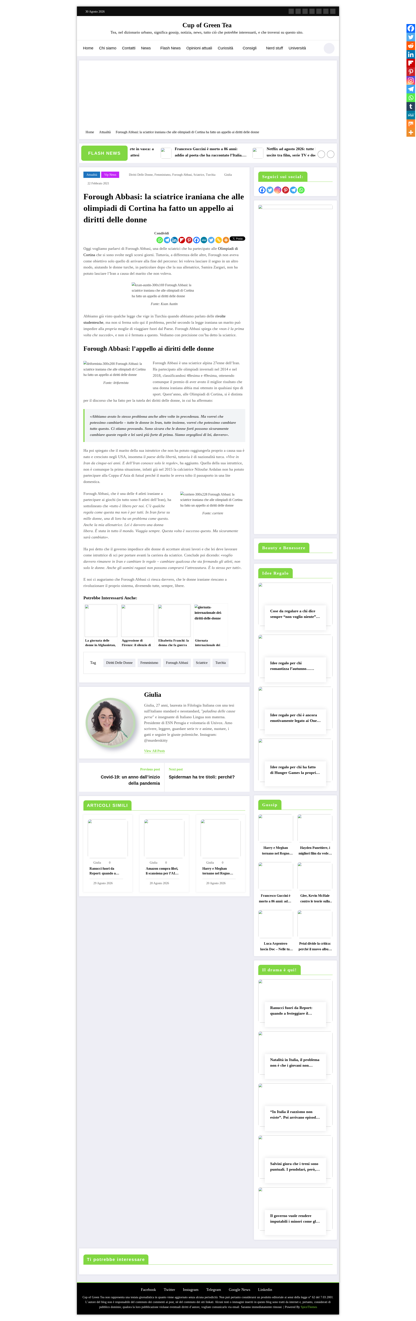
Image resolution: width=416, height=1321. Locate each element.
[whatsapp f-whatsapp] (332, 11)
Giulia (228, 174)
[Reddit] (410, 45)
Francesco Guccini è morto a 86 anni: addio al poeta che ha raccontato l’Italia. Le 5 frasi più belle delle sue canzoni (190, 153)
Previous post (150, 769)
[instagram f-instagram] (305, 11)
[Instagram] (410, 80)
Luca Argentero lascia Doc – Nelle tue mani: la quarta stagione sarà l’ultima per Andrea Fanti (275, 947)
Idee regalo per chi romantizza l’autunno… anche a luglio (290, 667)
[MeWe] (204, 240)
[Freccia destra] (330, 154)
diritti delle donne (141, 174)
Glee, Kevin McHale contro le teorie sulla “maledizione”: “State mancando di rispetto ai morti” (315, 899)
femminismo (162, 174)
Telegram (213, 1289)
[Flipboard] (182, 240)
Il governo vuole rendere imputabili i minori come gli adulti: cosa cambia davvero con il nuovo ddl (293, 1219)
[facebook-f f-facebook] (291, 11)
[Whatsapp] (159, 240)
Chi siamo (107, 48)
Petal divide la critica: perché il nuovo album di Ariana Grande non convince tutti (315, 947)
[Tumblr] (410, 106)
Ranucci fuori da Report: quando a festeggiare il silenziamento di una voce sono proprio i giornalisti (104, 871)
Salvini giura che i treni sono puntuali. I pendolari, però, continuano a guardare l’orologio (294, 1167)
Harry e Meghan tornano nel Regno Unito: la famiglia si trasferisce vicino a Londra (216, 871)
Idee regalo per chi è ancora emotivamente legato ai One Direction (293, 719)
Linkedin (265, 1289)
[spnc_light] (329, 48)
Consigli (250, 48)
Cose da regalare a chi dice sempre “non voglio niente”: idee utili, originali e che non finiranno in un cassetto (294, 615)
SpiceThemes (309, 1307)
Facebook (148, 1289)
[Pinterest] (189, 240)
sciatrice (198, 174)
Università (297, 48)
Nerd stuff (274, 48)
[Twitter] (211, 240)
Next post (176, 769)
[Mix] (410, 123)
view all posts (154, 751)
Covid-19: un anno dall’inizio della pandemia (130, 780)
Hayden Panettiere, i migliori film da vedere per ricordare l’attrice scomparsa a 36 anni (315, 851)
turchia (210, 174)
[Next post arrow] (243, 777)
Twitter (169, 1289)
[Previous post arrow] (85, 777)
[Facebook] (196, 240)
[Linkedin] (174, 240)
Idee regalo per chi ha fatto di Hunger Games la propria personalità (294, 771)
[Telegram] (167, 240)
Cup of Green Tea (207, 25)
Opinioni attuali (199, 48)
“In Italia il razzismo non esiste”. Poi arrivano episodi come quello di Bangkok (293, 1115)
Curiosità (225, 48)
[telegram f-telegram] (312, 11)
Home (88, 48)
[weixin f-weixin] (319, 11)
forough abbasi (182, 174)
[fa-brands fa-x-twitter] (298, 11)
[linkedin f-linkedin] (325, 11)
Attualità (91, 174)
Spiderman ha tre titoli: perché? (202, 777)
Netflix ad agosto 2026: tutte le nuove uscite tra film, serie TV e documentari (280, 152)
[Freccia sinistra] (321, 154)
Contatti (128, 48)
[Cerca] (315, 49)
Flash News (170, 48)
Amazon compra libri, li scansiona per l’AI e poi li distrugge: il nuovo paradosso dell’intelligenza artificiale (162, 871)
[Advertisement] (208, 97)
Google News (239, 1289)
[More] (226, 240)
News (146, 48)
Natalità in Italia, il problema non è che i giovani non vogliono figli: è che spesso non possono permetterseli (294, 1063)
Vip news (110, 174)
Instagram (190, 1289)
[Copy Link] (218, 240)
